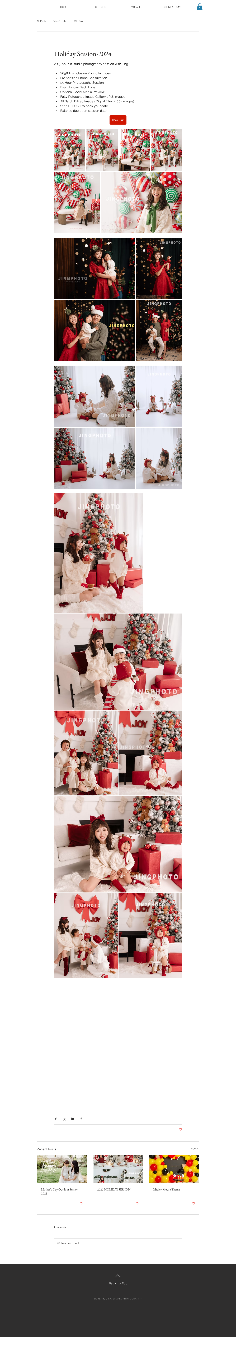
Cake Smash (59, 21)
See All (195, 1148)
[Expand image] (69, 150)
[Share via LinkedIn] (72, 1118)
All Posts (41, 21)
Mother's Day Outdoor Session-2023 (60, 1191)
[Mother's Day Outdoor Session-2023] (62, 1169)
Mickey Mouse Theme (166, 1189)
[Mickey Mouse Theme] (174, 1169)
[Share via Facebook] (55, 1118)
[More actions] (180, 44)
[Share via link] (81, 1118)
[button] (100, 7)
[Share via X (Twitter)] (64, 1118)
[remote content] (118, 1044)
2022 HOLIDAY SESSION (113, 1189)
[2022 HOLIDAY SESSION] (118, 1169)
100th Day (78, 21)
